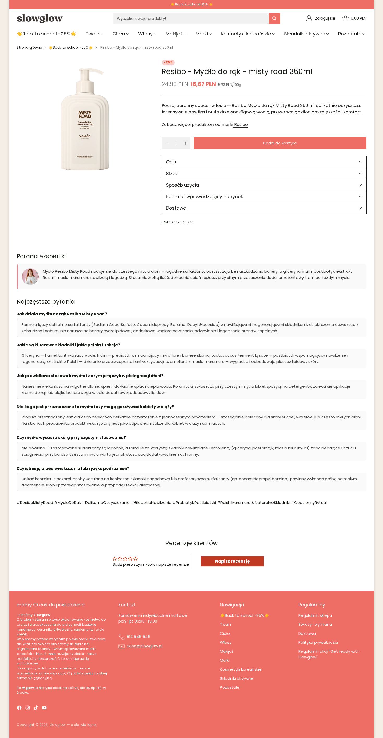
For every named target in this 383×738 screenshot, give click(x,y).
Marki (225, 660)
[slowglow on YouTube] (44, 709)
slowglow (58, 724)
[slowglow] (40, 18)
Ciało (225, 633)
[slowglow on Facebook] (19, 709)
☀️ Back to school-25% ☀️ (191, 4)
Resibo (240, 124)
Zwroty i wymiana (315, 624)
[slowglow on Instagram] (27, 709)
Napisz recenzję (232, 561)
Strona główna (29, 47)
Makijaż (227, 651)
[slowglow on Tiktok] (36, 709)
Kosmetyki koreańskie (241, 669)
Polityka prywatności (318, 642)
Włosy (225, 642)
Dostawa (307, 633)
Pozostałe (229, 687)
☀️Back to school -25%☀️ (70, 47)
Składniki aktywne (236, 678)
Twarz (225, 624)
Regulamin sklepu (315, 615)
